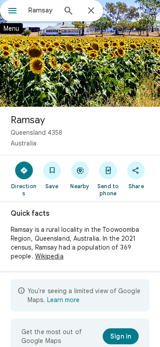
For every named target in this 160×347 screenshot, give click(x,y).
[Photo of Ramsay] (80, 53)
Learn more (63, 300)
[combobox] (42, 10)
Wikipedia (49, 256)
